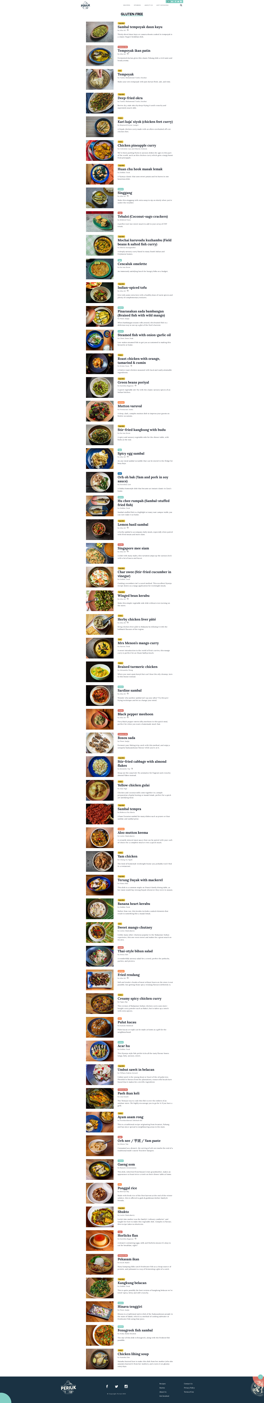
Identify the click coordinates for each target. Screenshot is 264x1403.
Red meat (121, 402)
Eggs (119, 260)
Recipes (126, 5)
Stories (137, 5)
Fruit (119, 70)
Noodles (120, 544)
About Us (149, 5)
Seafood (120, 189)
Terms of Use (189, 1392)
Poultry (120, 118)
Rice (119, 1018)
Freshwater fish (122, 47)
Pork (119, 473)
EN (169, 1)
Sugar (120, 213)
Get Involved (163, 5)
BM (172, 1)
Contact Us (188, 1384)
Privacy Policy (189, 1388)
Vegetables (121, 23)
